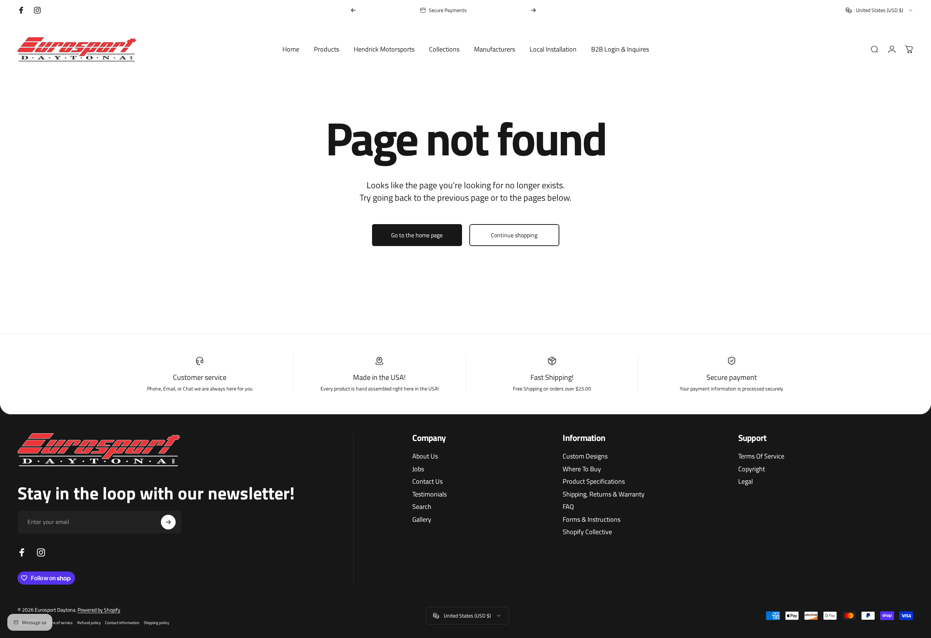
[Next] (533, 10)
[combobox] (879, 10)
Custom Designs (585, 456)
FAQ (568, 507)
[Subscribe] (168, 522)
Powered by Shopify (99, 610)
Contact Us (427, 481)
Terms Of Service (761, 456)
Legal (745, 481)
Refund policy (89, 622)
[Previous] (353, 10)
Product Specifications (594, 481)
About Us (425, 456)
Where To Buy (582, 469)
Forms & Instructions (591, 520)
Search (421, 507)
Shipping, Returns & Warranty (604, 494)
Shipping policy (156, 622)
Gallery (421, 520)
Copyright (751, 469)
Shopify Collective (587, 532)
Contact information (122, 622)
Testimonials (429, 494)
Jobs (418, 469)
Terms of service (59, 622)
